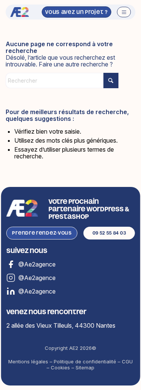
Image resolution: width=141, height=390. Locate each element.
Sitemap (85, 367)
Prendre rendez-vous (41, 233)
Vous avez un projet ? (76, 12)
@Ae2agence (37, 291)
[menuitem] (120, 12)
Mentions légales (28, 361)
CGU (127, 361)
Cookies (60, 367)
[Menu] (120, 12)
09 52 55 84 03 (109, 233)
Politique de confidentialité (85, 361)
